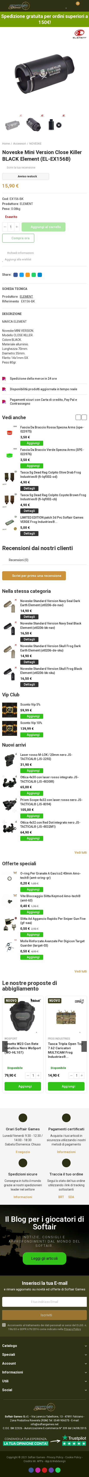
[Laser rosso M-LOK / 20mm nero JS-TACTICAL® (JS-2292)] (9, 760)
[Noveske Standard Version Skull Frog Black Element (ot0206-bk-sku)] (9, 674)
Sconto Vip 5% (30, 704)
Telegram (40, 275)
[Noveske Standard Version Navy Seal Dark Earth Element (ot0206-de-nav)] (9, 606)
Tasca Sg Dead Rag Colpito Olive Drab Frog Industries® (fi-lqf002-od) (50, 474)
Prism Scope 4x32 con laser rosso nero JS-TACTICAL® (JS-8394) (51, 802)
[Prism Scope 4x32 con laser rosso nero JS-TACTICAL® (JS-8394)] (9, 805)
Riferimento (10, 301)
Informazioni (66, 1152)
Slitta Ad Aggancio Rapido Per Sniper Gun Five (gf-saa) (53, 921)
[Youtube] (44, 1470)
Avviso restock (27, 176)
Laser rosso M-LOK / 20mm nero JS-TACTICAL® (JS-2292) (46, 757)
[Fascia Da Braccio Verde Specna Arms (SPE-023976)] (9, 455)
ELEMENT (26, 204)
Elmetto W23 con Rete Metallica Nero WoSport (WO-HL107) (23, 1048)
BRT (61, 1197)
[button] (6, 71)
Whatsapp (34, 275)
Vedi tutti (81, 852)
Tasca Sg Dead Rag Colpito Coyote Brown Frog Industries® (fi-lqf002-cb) (53, 497)
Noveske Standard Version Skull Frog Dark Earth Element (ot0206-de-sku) (50, 648)
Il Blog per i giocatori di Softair (44, 1223)
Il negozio (23, 1152)
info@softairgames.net (45, 1424)
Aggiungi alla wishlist (18, 259)
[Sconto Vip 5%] (9, 710)
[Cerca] (59, 5)
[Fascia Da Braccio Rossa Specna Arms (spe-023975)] (9, 432)
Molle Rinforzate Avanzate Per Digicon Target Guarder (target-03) (52, 943)
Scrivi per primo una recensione (36, 576)
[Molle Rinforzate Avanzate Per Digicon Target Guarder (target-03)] (9, 946)
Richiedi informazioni (20, 253)
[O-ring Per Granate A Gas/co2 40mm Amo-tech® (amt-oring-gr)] (9, 878)
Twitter (21, 275)
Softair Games (36, 1457)
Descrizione (12, 314)
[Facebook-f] (31, 1470)
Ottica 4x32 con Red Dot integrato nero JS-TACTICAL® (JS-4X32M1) (50, 825)
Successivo (83, 144)
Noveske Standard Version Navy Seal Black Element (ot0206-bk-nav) (50, 625)
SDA (71, 1197)
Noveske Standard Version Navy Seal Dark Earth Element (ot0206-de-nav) (50, 603)
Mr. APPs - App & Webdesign (49, 1461)
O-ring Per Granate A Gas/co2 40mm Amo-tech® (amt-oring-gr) (50, 875)
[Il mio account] (83, 6)
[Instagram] (37, 1470)
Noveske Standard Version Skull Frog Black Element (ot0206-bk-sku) (51, 671)
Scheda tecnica (14, 289)
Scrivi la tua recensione (21, 167)
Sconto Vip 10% (31, 723)
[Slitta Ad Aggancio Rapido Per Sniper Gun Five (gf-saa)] (9, 924)
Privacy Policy (72, 1329)
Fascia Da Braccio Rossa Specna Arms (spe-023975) (52, 429)
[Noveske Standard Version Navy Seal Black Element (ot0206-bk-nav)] (9, 628)
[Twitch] (51, 1470)
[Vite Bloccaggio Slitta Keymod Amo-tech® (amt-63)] (9, 901)
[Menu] (4, 6)
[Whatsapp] (57, 1470)
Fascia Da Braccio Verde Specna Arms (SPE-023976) (52, 452)
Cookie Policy (73, 1457)
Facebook (15, 275)
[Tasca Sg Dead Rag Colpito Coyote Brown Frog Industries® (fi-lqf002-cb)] (9, 500)
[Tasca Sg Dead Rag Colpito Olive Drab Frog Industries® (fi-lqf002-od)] (9, 477)
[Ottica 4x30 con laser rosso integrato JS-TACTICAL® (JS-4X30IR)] (9, 782)
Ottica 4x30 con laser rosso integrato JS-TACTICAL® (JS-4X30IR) (49, 779)
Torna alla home (78, 144)
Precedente (73, 144)
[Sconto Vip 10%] (9, 728)
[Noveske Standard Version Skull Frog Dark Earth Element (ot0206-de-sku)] (9, 651)
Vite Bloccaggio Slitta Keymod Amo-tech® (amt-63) (50, 898)
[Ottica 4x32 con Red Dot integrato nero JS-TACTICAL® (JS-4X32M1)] (9, 828)
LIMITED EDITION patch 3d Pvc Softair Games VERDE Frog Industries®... (51, 520)
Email (27, 275)
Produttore (10, 296)
